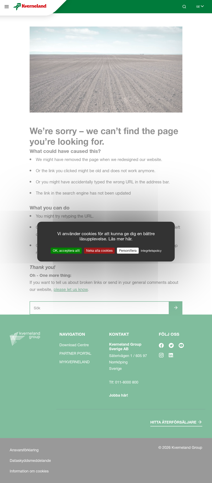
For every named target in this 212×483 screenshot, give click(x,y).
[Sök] (181, 22)
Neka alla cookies (99, 250)
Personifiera (128, 250)
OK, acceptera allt (66, 250)
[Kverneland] (29, 6)
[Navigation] (6, 6)
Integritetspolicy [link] (151, 250)
